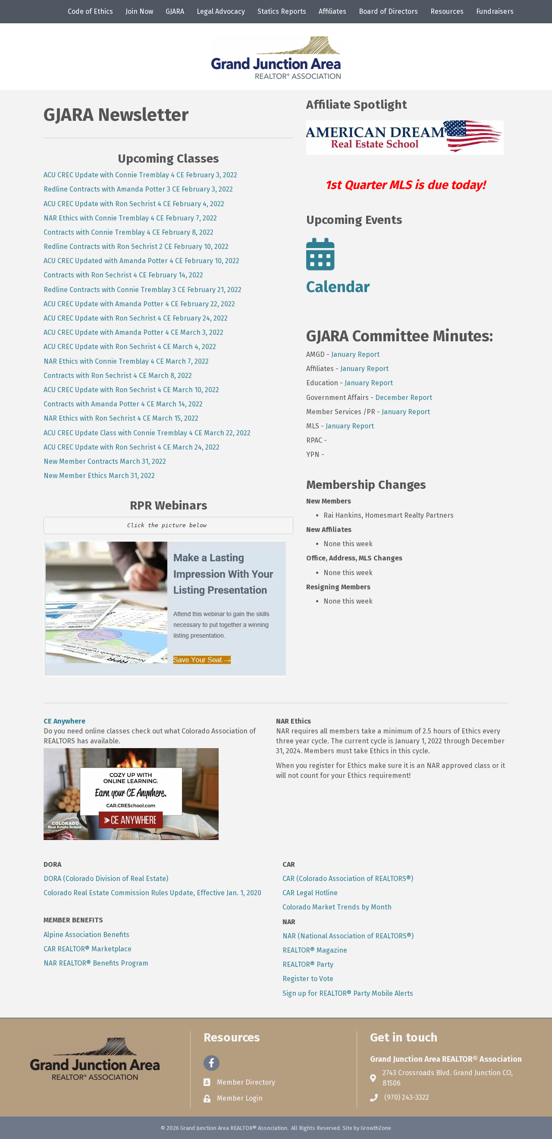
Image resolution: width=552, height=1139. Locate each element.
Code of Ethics (90, 11)
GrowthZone (376, 1128)
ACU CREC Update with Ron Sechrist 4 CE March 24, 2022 (132, 447)
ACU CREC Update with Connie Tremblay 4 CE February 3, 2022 (140, 175)
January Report (355, 354)
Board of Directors (388, 11)
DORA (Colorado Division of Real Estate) (106, 879)
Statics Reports (281, 11)
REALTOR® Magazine (314, 950)
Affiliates (332, 11)
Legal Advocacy (221, 11)
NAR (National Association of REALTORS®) (348, 936)
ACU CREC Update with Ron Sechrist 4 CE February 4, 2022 (134, 204)
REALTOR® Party (307, 964)
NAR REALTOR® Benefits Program (96, 963)
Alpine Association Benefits (86, 935)
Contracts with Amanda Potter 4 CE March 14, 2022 (123, 404)
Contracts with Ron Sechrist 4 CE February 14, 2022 (123, 275)
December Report (403, 397)
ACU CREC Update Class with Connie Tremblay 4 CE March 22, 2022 (147, 433)
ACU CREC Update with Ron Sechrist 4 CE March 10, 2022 (131, 390)
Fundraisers (495, 11)
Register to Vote (307, 979)
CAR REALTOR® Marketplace (88, 949)
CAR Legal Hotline (310, 893)
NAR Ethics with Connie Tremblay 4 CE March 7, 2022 (126, 361)
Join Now (139, 11)
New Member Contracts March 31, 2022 (105, 461)
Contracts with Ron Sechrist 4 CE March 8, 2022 (118, 375)
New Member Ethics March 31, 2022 (99, 476)
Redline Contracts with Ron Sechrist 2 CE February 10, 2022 (136, 246)
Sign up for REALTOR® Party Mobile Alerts (347, 993)
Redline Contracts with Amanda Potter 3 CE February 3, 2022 (138, 189)
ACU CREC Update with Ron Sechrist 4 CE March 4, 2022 (130, 347)
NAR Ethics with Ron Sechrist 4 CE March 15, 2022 (121, 418)
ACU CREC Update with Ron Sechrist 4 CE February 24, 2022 (136, 318)
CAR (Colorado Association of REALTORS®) (347, 879)
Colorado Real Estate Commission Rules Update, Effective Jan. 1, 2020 (152, 893)
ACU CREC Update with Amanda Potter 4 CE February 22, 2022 (139, 304)
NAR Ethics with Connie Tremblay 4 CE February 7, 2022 (130, 218)
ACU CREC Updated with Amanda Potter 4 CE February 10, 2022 (141, 261)
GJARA (175, 11)
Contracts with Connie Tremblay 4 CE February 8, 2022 (128, 232)
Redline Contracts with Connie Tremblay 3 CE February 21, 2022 (143, 290)
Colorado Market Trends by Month (337, 907)
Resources (447, 11)
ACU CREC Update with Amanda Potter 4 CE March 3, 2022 (133, 332)
